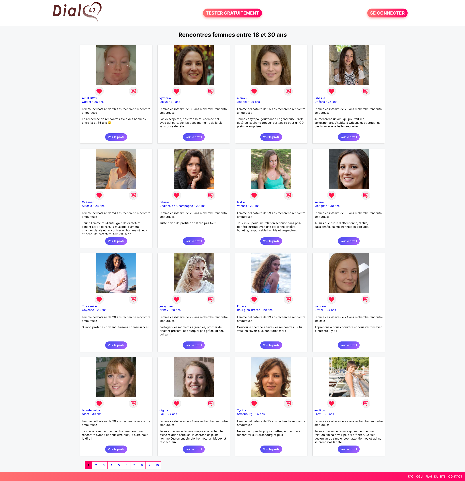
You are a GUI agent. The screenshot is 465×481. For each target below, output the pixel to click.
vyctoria (165, 98)
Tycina (241, 410)
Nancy (163, 310)
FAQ (410, 476)
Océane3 (88, 202)
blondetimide (91, 410)
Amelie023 (89, 98)
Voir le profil (116, 137)
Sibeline (319, 98)
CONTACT (455, 476)
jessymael (166, 306)
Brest (318, 414)
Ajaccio (87, 206)
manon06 (243, 98)
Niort (85, 414)
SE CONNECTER (387, 13)
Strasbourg (244, 414)
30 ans (175, 102)
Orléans (319, 102)
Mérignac (320, 206)
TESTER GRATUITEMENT (232, 13)
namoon (320, 306)
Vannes (242, 206)
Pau (162, 414)
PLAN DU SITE (435, 476)
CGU (419, 476)
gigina (163, 410)
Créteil (319, 310)
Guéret (86, 102)
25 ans (255, 102)
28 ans (101, 310)
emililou (319, 410)
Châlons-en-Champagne (176, 206)
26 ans (99, 102)
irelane (319, 202)
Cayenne (88, 310)
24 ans (99, 206)
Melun (163, 102)
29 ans (200, 206)
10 (157, 465)
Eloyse (241, 306)
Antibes (242, 102)
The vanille (89, 306)
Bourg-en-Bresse (248, 310)
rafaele (164, 202)
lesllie (241, 202)
